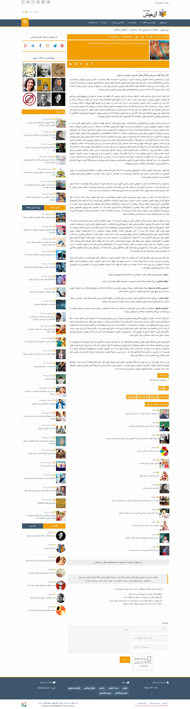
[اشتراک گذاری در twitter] (87, 64)
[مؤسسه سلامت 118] (24, 704)
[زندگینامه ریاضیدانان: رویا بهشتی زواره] (29, 84)
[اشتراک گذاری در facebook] (92, 64)
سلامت (48, 703)
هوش (131, 581)
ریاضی (125, 581)
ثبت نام (32, 12)
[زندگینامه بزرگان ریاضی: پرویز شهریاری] (44, 70)
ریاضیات (133, 30)
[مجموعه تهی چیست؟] (29, 99)
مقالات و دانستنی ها (148, 30)
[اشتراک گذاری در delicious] (76, 64)
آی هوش (163, 22)
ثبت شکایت (92, 22)
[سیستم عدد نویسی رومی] (58, 70)
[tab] (33, 207)
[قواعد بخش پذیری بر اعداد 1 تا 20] (29, 70)
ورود (23, 12)
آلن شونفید (131, 396)
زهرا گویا (154, 396)
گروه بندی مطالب (148, 22)
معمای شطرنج (91, 581)
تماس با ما (132, 22)
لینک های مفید (142, 703)
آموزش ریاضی (120, 29)
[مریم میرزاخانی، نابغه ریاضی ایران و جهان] (58, 99)
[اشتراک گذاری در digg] (70, 64)
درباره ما (104, 22)
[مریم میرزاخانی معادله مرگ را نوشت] (58, 84)
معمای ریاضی (103, 581)
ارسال (125, 659)
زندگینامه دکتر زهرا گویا (158, 380)
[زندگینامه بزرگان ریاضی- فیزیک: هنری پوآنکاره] (44, 99)
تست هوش (113, 581)
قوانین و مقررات (117, 22)
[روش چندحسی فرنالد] (44, 84)
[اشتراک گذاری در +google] (81, 64)
